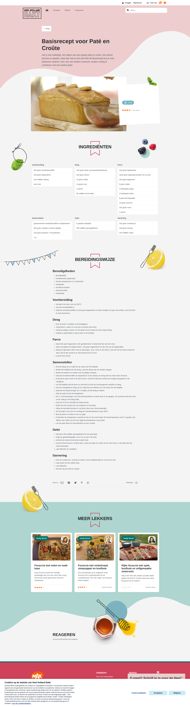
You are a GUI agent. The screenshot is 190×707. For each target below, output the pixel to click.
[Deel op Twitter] (75, 482)
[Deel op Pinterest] (82, 482)
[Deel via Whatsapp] (88, 482)
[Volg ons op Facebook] (158, 672)
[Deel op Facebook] (69, 482)
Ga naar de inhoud (95, 1)
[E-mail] (62, 482)
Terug (47, 28)
